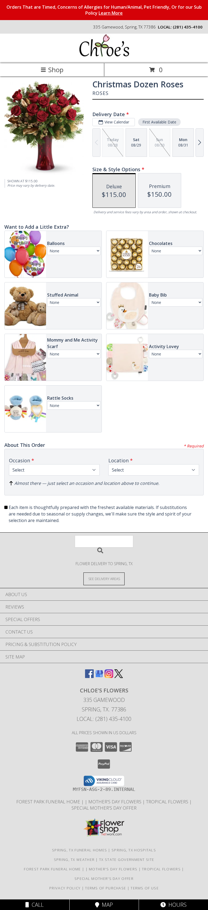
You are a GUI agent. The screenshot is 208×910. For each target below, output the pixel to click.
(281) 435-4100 (188, 27)
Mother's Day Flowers (115, 801)
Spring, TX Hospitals (134, 850)
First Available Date (159, 122)
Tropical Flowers (167, 801)
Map (106, 904)
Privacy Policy (64, 888)
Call (36, 904)
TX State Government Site (126, 859)
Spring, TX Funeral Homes (79, 850)
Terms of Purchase (105, 888)
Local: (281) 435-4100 (104, 719)
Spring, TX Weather (74, 859)
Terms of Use (145, 888)
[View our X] (118, 676)
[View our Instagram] (109, 676)
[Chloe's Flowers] (104, 55)
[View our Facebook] (89, 676)
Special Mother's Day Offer (104, 808)
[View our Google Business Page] (99, 676)
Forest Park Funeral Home (48, 801)
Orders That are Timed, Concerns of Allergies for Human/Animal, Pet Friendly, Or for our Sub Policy (104, 10)
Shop (55, 69)
